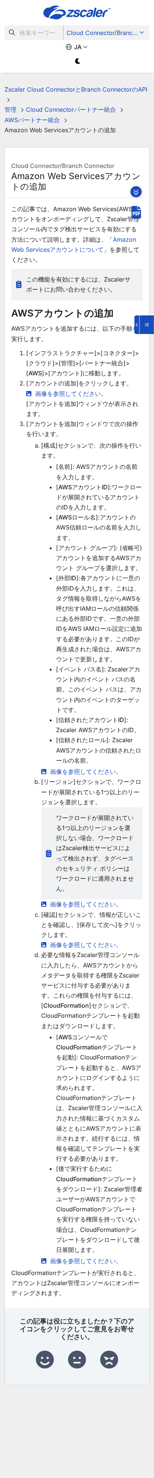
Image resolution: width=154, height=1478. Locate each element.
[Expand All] (136, 191)
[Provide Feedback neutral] (77, 1360)
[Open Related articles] (144, 324)
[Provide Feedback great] (45, 1360)
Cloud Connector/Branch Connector (107, 32)
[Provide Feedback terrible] (109, 1360)
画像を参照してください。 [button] (71, 393)
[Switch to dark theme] (78, 61)
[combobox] (34, 32)
